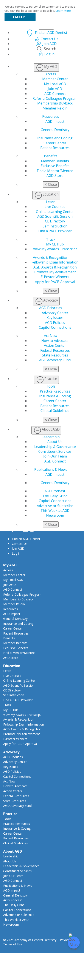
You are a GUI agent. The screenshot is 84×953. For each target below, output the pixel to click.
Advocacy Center (55, 312)
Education (11, 665)
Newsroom (55, 515)
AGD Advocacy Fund (55, 360)
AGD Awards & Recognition (55, 267)
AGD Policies (55, 322)
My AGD (10, 565)
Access (50, 74)
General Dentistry (55, 129)
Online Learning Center (55, 211)
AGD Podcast (55, 491)
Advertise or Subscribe (55, 505)
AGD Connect (55, 93)
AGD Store (55, 175)
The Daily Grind (54, 496)
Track (50, 239)
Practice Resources (55, 391)
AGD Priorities (50, 307)
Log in (16, 553)
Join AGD (55, 88)
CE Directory (55, 221)
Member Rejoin (55, 108)
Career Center (55, 143)
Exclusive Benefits (55, 165)
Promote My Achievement (55, 272)
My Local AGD (55, 83)
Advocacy (11, 752)
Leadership (51, 436)
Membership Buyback (55, 103)
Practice (10, 813)
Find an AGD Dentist (26, 539)
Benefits (50, 156)
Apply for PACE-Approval (55, 281)
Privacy (65, 940)
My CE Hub (55, 244)
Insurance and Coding (55, 138)
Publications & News (50, 469)
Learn (50, 201)
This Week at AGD (55, 510)
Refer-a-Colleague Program (55, 98)
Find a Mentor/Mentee (55, 170)
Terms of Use (12, 944)
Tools (50, 386)
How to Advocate (54, 340)
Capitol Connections (55, 327)
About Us (54, 441)
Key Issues (55, 317)
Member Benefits (55, 161)
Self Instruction (55, 226)
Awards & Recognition (50, 257)
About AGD (12, 851)
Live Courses (55, 206)
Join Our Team (55, 456)
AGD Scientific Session (55, 216)
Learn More (63, 11)
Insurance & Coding (55, 396)
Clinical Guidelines (54, 410)
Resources (50, 116)
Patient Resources (55, 147)
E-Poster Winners (55, 276)
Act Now (50, 335)
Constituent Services (55, 451)
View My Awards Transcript (55, 249)
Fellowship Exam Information (54, 262)
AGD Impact (54, 121)
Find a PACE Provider (55, 231)
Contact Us (19, 544)
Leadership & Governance (55, 446)
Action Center (55, 345)
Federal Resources (55, 350)
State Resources (55, 355)
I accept (20, 17)
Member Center (55, 78)
